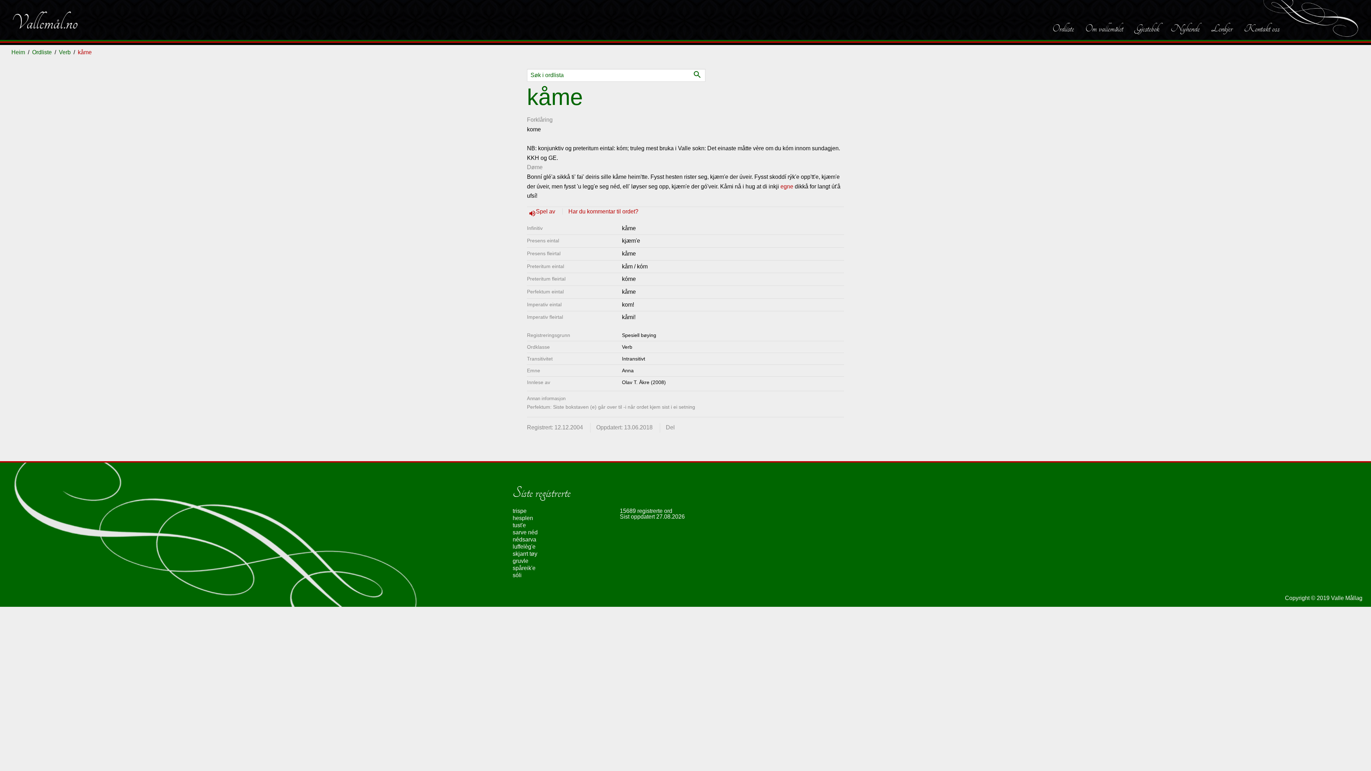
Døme (535, 167)
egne (786, 186)
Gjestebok (1147, 28)
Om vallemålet (1104, 28)
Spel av (546, 211)
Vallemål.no (44, 22)
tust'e (519, 525)
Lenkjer (1221, 28)
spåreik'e (524, 568)
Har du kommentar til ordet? (603, 211)
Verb (65, 52)
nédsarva (524, 539)
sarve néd (525, 532)
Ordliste (1063, 28)
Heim (18, 52)
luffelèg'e (524, 547)
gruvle (520, 561)
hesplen (523, 518)
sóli (517, 575)
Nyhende (1185, 28)
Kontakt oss (1262, 28)
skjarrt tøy (525, 554)
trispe (520, 511)
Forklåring (540, 120)
